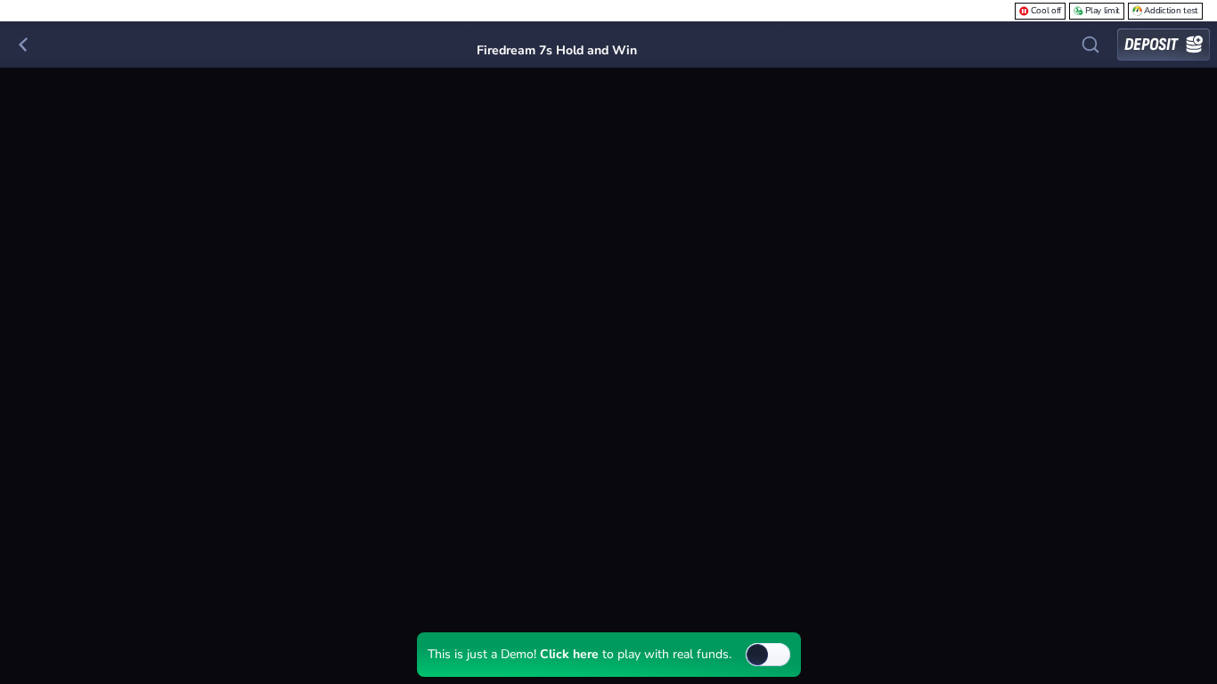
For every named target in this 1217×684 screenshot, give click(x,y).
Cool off (1046, 10)
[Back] (23, 44)
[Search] (1090, 44)
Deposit (1151, 44)
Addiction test (1171, 10)
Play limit (1102, 10)
